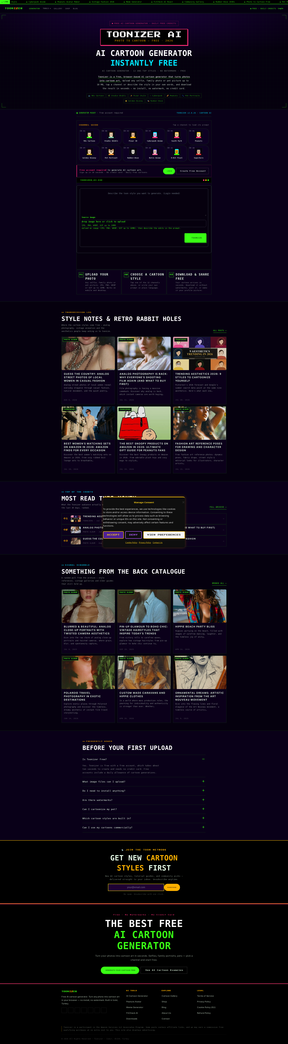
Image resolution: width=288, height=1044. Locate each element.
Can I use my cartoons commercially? (107, 827)
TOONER (14, 8)
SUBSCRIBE (172, 887)
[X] (90, 1010)
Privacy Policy (145, 542)
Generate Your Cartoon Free (120, 970)
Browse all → (219, 583)
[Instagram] (71, 1010)
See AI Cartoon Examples (164, 970)
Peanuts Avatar (133, 1001)
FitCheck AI (132, 1013)
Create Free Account (193, 171)
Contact (166, 1018)
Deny (133, 535)
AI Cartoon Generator (137, 996)
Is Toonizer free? (94, 759)
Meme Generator (134, 1007)
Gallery (58, 9)
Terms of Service (205, 996)
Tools (46, 8)
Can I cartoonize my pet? (99, 809)
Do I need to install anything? (103, 790)
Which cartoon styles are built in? (106, 818)
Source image (88, 217)
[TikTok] (77, 1010)
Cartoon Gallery (169, 996)
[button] (183, 502)
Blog (75, 9)
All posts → (219, 330)
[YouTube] (97, 1010)
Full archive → (218, 507)
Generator (34, 9)
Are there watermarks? (97, 800)
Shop (67, 9)
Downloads (131, 1018)
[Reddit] (103, 1010)
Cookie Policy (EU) (206, 1007)
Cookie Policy (131, 542)
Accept (113, 535)
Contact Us (158, 542)
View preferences (164, 535)
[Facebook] (64, 1010)
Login (280, 8)
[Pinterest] (84, 1010)
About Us (166, 1013)
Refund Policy (204, 1013)
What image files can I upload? (103, 781)
